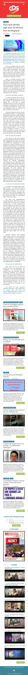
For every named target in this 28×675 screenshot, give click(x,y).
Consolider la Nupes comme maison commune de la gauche (13, 482)
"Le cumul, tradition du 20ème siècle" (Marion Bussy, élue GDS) (14, 584)
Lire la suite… (20, 332)
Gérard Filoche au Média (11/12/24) (14, 600)
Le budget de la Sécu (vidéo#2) (13, 631)
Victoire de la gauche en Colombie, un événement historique (13, 445)
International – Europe (8, 441)
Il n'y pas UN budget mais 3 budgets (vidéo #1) (15, 615)
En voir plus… (21, 662)
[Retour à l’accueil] (14, 670)
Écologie (6, 21)
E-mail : (7, 521)
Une (21, 302)
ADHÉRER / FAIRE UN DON (14, 15)
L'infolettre (6, 478)
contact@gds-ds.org (16, 673)
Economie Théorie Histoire (9, 407)
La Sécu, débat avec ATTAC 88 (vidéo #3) (15, 646)
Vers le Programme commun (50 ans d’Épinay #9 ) (14, 411)
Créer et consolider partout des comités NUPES (13, 305)
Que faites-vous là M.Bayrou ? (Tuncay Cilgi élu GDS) (15, 568)
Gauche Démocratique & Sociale (11, 302)
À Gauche (6, 372)
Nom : (7, 519)
